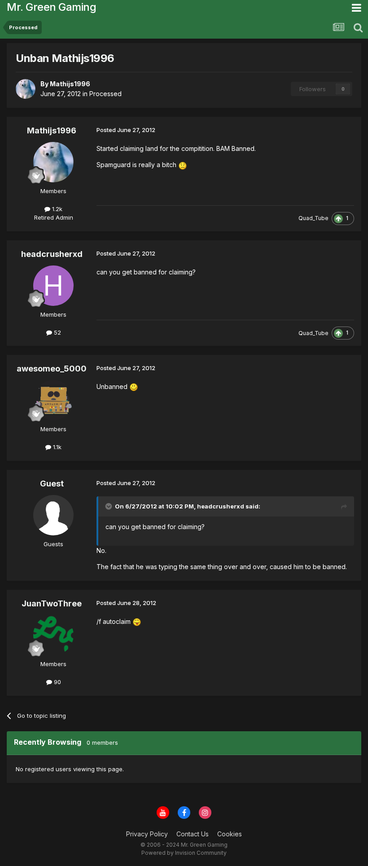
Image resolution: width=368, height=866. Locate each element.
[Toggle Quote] (109, 506)
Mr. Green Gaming (51, 6)
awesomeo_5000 (52, 368)
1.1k (56, 447)
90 (56, 681)
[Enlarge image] (182, 164)
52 (56, 332)
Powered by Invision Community (184, 852)
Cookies (229, 834)
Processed (105, 93)
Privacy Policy (147, 834)
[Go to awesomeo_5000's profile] (53, 400)
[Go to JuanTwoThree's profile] (53, 635)
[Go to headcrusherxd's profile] (53, 285)
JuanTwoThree (52, 603)
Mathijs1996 (51, 130)
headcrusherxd (52, 254)
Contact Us (192, 834)
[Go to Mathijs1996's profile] (25, 89)
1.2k (56, 208)
